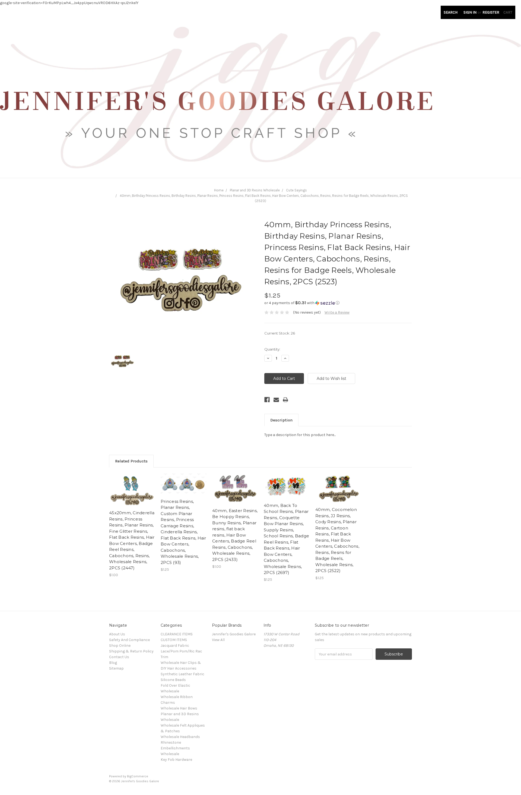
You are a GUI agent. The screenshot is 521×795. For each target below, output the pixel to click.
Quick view (132, 485)
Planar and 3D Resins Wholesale (255, 190)
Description (281, 420)
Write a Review (337, 312)
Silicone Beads (173, 679)
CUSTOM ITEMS (174, 640)
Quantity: (272, 349)
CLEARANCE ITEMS (177, 634)
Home (219, 190)
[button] (338, 302)
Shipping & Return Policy (131, 651)
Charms (168, 702)
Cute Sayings (296, 190)
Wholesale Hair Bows (179, 708)
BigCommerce (137, 776)
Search (451, 12)
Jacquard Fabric (175, 645)
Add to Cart (132, 495)
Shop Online (120, 645)
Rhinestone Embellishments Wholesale (175, 748)
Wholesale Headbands (180, 736)
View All (218, 640)
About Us (117, 634)
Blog (113, 662)
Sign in (469, 12)
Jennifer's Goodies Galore (234, 634)
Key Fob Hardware (176, 759)
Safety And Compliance (129, 640)
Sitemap (116, 668)
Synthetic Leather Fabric (182, 674)
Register (490, 12)
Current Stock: (279, 333)
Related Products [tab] (131, 461)
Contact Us (119, 657)
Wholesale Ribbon (177, 697)
